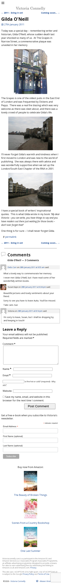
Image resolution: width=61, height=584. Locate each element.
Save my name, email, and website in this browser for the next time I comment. (26, 398)
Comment (9, 344)
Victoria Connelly (18, 581)
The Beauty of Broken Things (30, 495)
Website (7, 391)
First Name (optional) (13, 436)
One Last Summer (30, 551)
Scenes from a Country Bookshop (30, 522)
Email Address (10, 426)
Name (7, 369)
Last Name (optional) (13, 445)
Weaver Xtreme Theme (49, 581)
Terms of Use (43, 574)
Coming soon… (50, 12)
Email (7, 375)
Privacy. (33, 567)
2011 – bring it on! (12, 12)
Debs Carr (12, 267)
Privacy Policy (28, 574)
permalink (10, 236)
